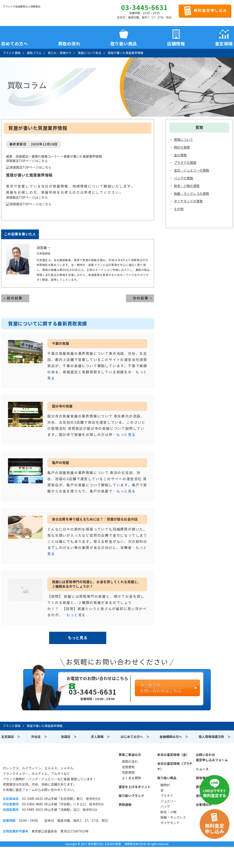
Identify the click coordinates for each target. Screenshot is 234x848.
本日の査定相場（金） (173, 755)
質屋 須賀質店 (17, 157)
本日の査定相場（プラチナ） (174, 766)
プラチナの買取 (185, 163)
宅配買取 (128, 773)
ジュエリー (168, 801)
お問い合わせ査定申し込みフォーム (212, 757)
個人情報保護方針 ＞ (215, 737)
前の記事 (14, 298)
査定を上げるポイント (135, 787)
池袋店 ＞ (69, 737)
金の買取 (180, 155)
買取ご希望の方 (130, 755)
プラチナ (166, 796)
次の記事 (140, 298)
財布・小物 (168, 812)
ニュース (202, 769)
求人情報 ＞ (100, 737)
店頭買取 (128, 767)
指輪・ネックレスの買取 (191, 194)
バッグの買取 (183, 178)
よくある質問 (131, 778)
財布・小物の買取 (186, 186)
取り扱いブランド (131, 796)
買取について (183, 140)
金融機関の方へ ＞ (174, 737)
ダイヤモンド (170, 823)
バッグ (165, 807)
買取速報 (125, 805)
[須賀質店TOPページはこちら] (77, 167)
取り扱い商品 (166, 778)
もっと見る (77, 637)
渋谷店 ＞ (39, 737)
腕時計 (165, 785)
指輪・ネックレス (173, 817)
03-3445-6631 (144, 8)
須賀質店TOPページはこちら (27, 161)
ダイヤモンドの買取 (188, 201)
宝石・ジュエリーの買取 (191, 170)
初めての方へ (14, 43)
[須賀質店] (26, 14)
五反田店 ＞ (10, 737)
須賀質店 (26, 757)
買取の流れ (69, 43)
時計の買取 (182, 147)
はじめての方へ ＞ (135, 737)
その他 (178, 209)
